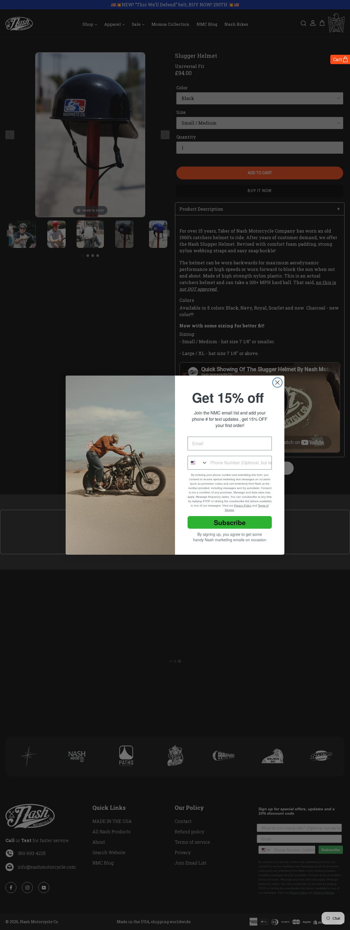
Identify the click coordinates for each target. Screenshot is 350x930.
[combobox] (198, 462)
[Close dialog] (277, 382)
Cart (337, 59)
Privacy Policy (242, 505)
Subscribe (230, 522)
